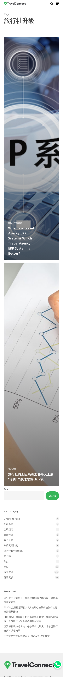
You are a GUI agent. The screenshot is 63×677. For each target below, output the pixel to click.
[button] (57, 3)
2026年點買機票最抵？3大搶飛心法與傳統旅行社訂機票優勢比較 (30, 609)
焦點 (10, 222)
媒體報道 (8, 534)
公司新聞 (8, 524)
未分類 (7, 556)
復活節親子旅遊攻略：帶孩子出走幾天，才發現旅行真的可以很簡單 (31, 628)
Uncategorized (12, 518)
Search (7, 489)
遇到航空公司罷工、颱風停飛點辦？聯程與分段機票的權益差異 (31, 600)
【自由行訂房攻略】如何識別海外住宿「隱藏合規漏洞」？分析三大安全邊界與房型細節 (31, 619)
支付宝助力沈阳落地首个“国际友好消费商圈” (27, 635)
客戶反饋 (12, 468)
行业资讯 (8, 572)
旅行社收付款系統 (13, 550)
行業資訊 (18, 222)
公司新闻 (8, 529)
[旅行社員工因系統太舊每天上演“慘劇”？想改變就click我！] (31, 374)
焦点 (6, 561)
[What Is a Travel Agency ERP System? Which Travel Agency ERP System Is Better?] (31, 148)
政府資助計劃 (11, 545)
